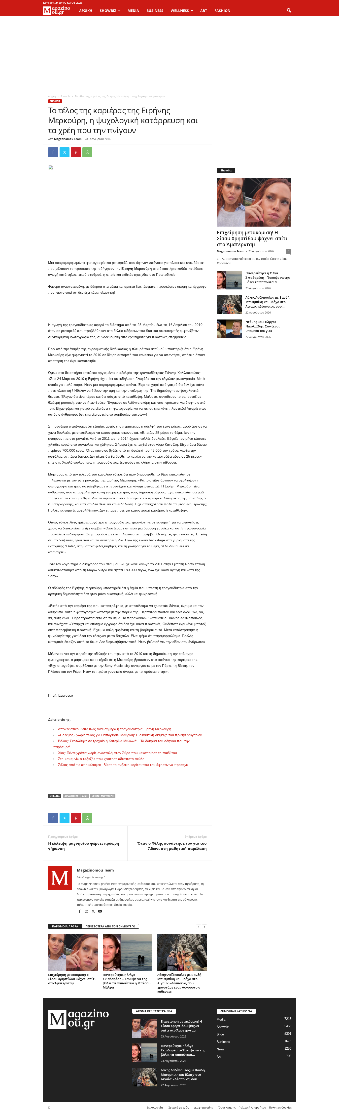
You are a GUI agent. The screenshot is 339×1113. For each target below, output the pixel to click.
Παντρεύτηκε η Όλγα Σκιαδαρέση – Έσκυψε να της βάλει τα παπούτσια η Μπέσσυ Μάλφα (126, 981)
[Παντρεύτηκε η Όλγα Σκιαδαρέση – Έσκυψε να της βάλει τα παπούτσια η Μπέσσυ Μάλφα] (127, 952)
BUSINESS (154, 10)
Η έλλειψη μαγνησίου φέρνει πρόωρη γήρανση (83, 846)
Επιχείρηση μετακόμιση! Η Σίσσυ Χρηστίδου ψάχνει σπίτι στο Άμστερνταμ (72, 978)
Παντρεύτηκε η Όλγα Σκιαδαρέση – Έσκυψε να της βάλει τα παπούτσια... (267, 277)
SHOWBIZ (108, 10)
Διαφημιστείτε (203, 1107)
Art (219, 1057)
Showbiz (65, 96)
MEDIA (133, 10)
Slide (220, 1034)
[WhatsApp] (87, 152)
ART (203, 10)
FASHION (222, 10)
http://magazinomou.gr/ (90, 877)
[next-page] (204, 926)
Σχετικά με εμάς (179, 1107)
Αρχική (85, 10)
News (221, 1049)
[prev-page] (198, 926)
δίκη (85, 795)
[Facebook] (53, 152)
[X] (64, 152)
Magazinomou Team (68, 139)
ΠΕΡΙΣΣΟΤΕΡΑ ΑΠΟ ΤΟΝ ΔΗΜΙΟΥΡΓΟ (110, 926)
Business (223, 1042)
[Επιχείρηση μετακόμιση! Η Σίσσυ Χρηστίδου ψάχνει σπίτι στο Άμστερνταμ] (73, 952)
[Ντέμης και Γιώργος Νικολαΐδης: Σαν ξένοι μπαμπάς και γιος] (229, 328)
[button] (288, 10)
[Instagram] (87, 912)
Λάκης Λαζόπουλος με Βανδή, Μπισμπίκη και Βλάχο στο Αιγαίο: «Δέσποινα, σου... (267, 302)
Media (221, 1019)
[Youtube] (100, 912)
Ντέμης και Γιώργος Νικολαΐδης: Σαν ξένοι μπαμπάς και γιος (262, 326)
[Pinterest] (76, 152)
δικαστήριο (71, 795)
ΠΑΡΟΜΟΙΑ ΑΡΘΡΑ (65, 926)
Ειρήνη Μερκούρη (103, 795)
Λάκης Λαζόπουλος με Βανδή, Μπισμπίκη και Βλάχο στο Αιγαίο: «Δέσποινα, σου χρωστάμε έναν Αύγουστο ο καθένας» (179, 983)
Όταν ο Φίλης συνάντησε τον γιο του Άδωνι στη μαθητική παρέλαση (172, 846)
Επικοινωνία (154, 1107)
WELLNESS (180, 10)
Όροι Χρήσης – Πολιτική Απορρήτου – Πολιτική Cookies (255, 1107)
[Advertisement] (169, 53)
